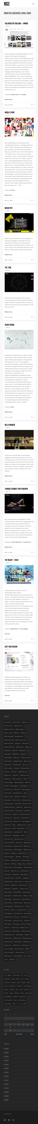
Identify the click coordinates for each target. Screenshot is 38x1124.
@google (24, 796)
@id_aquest (17, 818)
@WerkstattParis (9, 941)
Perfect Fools (14, 94)
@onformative (8, 867)
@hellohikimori (27, 803)
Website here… (9, 99)
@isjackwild (8, 825)
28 (10, 1030)
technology (8, 1003)
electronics (20, 986)
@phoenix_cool (15, 871)
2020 (6, 1049)
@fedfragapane (24, 786)
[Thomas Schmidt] (19, 514)
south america (8, 1000)
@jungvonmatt (18, 832)
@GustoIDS (18, 803)
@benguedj (22, 750)
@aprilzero (18, 743)
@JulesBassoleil (9, 832)
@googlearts (8, 800)
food (21, 989)
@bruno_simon (28, 761)
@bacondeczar (20, 747)
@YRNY (27, 949)
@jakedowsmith (22, 825)
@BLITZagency (8, 757)
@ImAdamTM (25, 818)
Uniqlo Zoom (9, 112)
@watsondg (8, 931)
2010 (6, 1088)
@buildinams (8, 764)
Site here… (8, 634)
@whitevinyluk (27, 941)
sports (15, 1000)
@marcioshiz (27, 846)
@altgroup (23, 733)
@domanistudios (17, 779)
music (22, 993)
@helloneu (19, 807)
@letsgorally (16, 835)
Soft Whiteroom (11, 646)
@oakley (14, 864)
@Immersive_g (8, 821)
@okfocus (29, 864)
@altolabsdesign (9, 736)
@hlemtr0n (28, 810)
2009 (6, 1092)
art (22, 975)
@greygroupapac (9, 803)
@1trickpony (8, 722)
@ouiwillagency (18, 867)
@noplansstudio (15, 860)
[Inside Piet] (19, 233)
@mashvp (7, 853)
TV (18, 1003)
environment (27, 986)
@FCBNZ (7, 786)
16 (19, 1024)
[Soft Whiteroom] (19, 672)
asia (25, 975)
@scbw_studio (24, 888)
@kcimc (26, 832)
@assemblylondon (9, 747)
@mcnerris (14, 853)
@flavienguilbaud (26, 789)
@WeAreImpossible (10, 934)
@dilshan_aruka (24, 775)
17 (23, 1024)
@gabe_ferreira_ (9, 796)
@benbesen (8, 750)
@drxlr (25, 779)
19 (32, 1024)
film (17, 989)
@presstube (16, 874)
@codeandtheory (25, 768)
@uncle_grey (16, 924)
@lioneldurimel (9, 839)
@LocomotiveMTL (9, 842)
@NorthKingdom (26, 860)
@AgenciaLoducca (9, 729)
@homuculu (8, 814)
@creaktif (7, 771)
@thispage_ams (9, 913)
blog (13, 979)
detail (28, 982)
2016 (6, 1064)
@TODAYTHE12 (8, 917)
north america (29, 993)
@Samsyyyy (8, 888)
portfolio (15, 996)
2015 (6, 1068)
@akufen (16, 733)
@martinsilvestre (28, 849)
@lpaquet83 (27, 842)
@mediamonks (22, 853)
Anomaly (23, 94)
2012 (6, 1080)
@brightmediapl (18, 761)
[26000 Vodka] (19, 350)
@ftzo (25, 793)
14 (10, 1024)
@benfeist (15, 750)
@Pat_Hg (7, 871)
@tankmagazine (9, 906)
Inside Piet (9, 208)
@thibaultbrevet (21, 910)
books (17, 979)
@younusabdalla (9, 949)
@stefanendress (17, 895)
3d (5, 975)
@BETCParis (16, 754)
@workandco (8, 945)
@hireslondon (19, 810)
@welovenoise (17, 938)
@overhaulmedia (28, 867)
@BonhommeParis (26, 757)
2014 (6, 1072)
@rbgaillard (26, 878)
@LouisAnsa (19, 842)
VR (21, 1003)
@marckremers (8, 849)
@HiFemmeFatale (9, 810)
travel (14, 1003)
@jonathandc (21, 828)
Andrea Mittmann (16, 542)
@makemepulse (18, 846)
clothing (7, 982)
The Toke (8, 267)
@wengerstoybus (27, 938)
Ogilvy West (14, 629)
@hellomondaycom (10, 807)
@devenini (16, 775)
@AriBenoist (26, 743)
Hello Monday (10, 425)
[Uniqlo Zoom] (19, 138)
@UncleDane (8, 924)
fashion (12, 989)
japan (11, 993)
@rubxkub (14, 885)
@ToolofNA (24, 917)
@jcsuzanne (8, 828)
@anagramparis (19, 736)
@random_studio (9, 878)
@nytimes (7, 864)
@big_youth (24, 754)
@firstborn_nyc (9, 789)
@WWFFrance (16, 945)
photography (8, 996)
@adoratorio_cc (18, 725)
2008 (6, 1096)
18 (27, 1024)
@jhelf (14, 828)
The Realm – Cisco (11, 560)
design (23, 982)
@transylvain (8, 920)
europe (6, 989)
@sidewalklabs (27, 892)
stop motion (22, 1000)
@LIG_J (23, 835)
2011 (6, 1084)
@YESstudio (25, 945)
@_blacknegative (17, 956)
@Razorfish (18, 878)
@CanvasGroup (9, 768)
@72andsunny (16, 722)
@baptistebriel (29, 747)
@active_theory (9, 725)
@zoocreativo (8, 956)
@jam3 (29, 825)
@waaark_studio (24, 927)
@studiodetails (8, 903)
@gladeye (17, 796)
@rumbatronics (23, 885)
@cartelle (16, 768)
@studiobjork (26, 899)
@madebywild (8, 846)
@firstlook (17, 789)
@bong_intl (17, 757)
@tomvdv (16, 917)
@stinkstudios (17, 899)
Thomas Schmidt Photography (16, 489)
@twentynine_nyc (18, 920)
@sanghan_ (15, 888)
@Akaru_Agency (20, 729)
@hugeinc (15, 814)
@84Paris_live (25, 722)
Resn (12, 407)
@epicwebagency (19, 782)
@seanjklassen (8, 892)
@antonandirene (9, 743)
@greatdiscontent (26, 800)
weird (24, 1003)
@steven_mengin (28, 895)
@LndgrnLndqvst (19, 839)
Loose (6, 959)
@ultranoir (27, 920)
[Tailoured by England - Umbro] (19, 49)
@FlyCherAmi (8, 793)
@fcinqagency (14, 786)
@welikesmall (8, 938)
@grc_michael (16, 800)
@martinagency (18, 849)
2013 (6, 1076)
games (26, 989)
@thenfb (7, 910)
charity (27, 979)
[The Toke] (19, 293)
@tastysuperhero (19, 906)
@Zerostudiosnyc (20, 952)
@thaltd (28, 906)
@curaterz (14, 771)
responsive (23, 996)
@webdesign (19, 934)
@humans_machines (25, 814)
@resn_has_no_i (19, 881)
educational (12, 986)
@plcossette (8, 874)
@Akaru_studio (8, 733)
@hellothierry (27, 807)
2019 (6, 1052)
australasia (7, 979)
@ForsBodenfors (17, 793)
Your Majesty (24, 629)
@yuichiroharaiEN (9, 952)
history (6, 993)
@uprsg (29, 924)
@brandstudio (8, 761)
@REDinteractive (9, 881)
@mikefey (18, 856)
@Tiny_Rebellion (28, 913)
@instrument (17, 821)
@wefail (27, 934)
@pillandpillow (25, 871)
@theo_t (13, 910)
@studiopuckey (18, 903)
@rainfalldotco (24, 874)
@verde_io (7, 927)
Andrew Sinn (27, 542)
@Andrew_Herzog (9, 740)
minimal (17, 993)
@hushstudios (8, 818)
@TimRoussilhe (19, 913)
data (18, 982)
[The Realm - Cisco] (19, 585)
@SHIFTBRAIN (17, 892)
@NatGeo (7, 860)
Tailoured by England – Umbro (16, 23)
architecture (16, 975)
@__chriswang (27, 956)
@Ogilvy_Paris (21, 864)
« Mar (5, 1034)
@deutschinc (8, 775)
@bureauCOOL (17, 764)
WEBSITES (8, 26)
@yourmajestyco (19, 949)
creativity (13, 982)
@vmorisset (15, 927)
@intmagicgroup (26, 821)
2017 (6, 1060)
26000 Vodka (9, 325)
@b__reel (25, 764)
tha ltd (13, 190)
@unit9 (23, 924)
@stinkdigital (8, 899)
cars (22, 979)
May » (32, 1034)
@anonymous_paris (21, 740)
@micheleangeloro (9, 856)
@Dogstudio (8, 779)
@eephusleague (9, 782)
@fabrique (28, 782)
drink (6, 986)
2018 (6, 1056)
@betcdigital (8, 754)
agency (9, 975)
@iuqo (14, 825)
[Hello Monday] (19, 450)
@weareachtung (25, 931)
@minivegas (26, 856)
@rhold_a (7, 885)
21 (10, 1027)
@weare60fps (16, 931)
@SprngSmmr (8, 895)
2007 (6, 1100)
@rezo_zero (28, 881)
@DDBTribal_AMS (23, 771)
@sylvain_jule (27, 903)
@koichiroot (8, 835)
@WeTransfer (18, 941)
